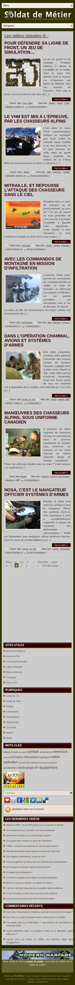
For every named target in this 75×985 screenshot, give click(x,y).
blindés (27, 172)
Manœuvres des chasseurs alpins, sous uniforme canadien (36, 417)
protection (65, 245)
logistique (44, 757)
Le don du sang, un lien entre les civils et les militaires (31, 893)
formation (17, 757)
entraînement (47, 752)
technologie (26, 767)
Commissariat (12, 716)
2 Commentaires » (32, 326)
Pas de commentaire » (37, 107)
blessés (15, 751)
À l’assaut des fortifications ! (19, 872)
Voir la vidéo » (61, 99)
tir (23, 107)
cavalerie (45, 476)
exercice (19, 175)
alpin (49, 172)
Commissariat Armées (16, 661)
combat (56, 245)
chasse (49, 245)
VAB (18, 480)
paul (8, 917)
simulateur (9, 107)
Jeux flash (27, 103)
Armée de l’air (41, 981)
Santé (9, 737)
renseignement (11, 326)
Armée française (33, 975)
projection (53, 762)
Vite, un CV (11, 682)
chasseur (57, 172)
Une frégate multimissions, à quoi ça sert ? (26, 856)
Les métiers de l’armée (15, 978)
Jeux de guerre (63, 975)
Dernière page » (51, 565)
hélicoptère (31, 757)
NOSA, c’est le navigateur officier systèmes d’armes (36, 492)
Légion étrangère (14, 666)
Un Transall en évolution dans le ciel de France (28, 866)
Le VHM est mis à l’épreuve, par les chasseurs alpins (36, 118)
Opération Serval (48, 975)
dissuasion (64, 549)
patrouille (9, 480)
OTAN (66, 103)
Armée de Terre (55, 978)
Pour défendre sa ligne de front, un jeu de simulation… (36, 48)
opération (11, 761)
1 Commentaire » (34, 403)
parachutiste (25, 762)
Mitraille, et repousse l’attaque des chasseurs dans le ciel (34, 190)
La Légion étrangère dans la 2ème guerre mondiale (40, 917)
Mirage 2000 (63, 399)
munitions (9, 403)
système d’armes (12, 249)
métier (55, 756)
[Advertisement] (14, 584)
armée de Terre (13, 701)
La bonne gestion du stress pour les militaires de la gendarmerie (36, 861)
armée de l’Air (28, 399)
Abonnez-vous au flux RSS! (28, 809)
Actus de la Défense (15, 650)
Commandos (26, 322)
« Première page (45, 562)
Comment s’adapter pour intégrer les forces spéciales (31, 877)
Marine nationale (14, 671)
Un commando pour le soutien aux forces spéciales (30, 830)
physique (44, 762)
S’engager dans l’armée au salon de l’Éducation (29, 840)
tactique (18, 107)
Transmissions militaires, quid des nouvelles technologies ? (45, 911)
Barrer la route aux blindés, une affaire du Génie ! (29, 882)
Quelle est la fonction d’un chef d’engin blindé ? (28, 835)
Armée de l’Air (13, 656)
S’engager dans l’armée (37, 978)
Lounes (9, 939)
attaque (52, 103)
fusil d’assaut (63, 476)
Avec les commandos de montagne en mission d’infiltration (32, 263)
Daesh (54, 399)
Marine (9, 732)
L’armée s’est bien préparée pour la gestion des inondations (34, 887)
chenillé (66, 172)
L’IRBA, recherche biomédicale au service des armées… (32, 845)
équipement (10, 175)
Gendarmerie (12, 722)
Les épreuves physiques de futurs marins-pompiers (30, 898)
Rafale (17, 403)
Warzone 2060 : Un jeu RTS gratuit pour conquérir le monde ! (35, 824)
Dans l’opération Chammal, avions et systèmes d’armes (36, 340)
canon (59, 103)
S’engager (11, 677)
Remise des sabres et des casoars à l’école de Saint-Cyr (33, 851)
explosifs (7, 757)
